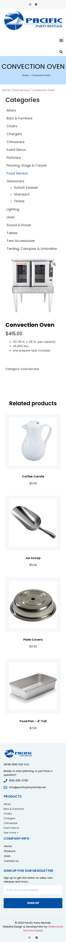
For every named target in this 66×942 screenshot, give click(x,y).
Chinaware (15, 142)
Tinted (19, 201)
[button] (61, 40)
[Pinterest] (36, 4)
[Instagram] (30, 4)
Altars (11, 110)
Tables (12, 233)
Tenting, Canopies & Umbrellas (32, 248)
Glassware (15, 181)
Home (25, 75)
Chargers (14, 134)
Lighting (13, 209)
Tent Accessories (21, 240)
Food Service (20, 90)
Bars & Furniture (19, 118)
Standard (21, 194)
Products (9, 851)
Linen (11, 217)
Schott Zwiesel (26, 187)
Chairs (12, 126)
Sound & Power (19, 225)
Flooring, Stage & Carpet (27, 165)
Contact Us (11, 861)
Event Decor (16, 149)
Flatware (14, 157)
